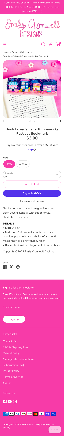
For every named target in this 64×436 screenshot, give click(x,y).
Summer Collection (20, 52)
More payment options (32, 201)
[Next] (60, 121)
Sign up (14, 319)
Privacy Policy (11, 371)
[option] (32, 89)
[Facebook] (5, 401)
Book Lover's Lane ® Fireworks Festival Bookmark (25, 56)
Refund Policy (11, 353)
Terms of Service (13, 377)
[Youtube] (10, 401)
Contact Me (10, 341)
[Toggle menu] (5, 44)
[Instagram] (15, 401)
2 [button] (34, 121)
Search (7, 382)
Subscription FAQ (13, 365)
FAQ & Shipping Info (15, 347)
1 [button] (30, 121)
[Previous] (4, 121)
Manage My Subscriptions (18, 359)
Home (5, 52)
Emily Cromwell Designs (31, 424)
